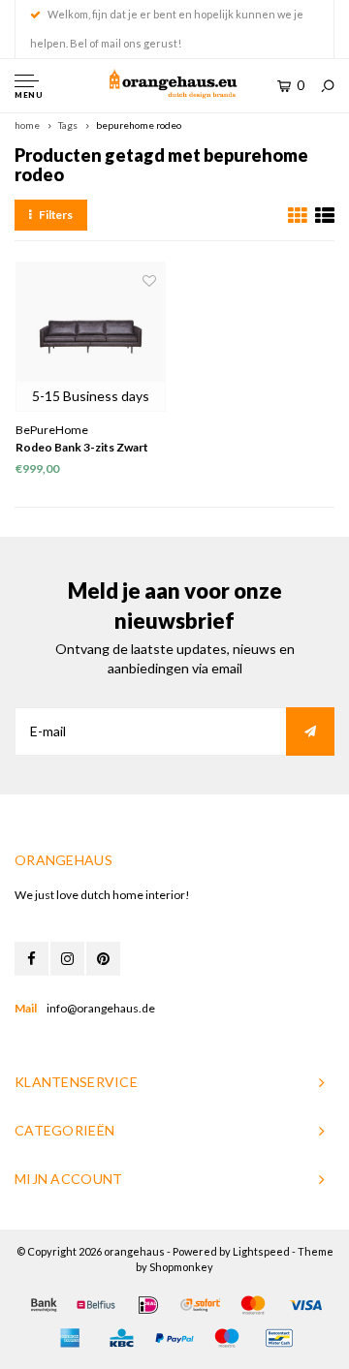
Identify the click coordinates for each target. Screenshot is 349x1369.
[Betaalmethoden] (43, 1305)
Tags (68, 125)
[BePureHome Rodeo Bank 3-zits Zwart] (91, 337)
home (27, 125)
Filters (56, 214)
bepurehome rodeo (138, 125)
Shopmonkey (181, 1266)
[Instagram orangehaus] (67, 959)
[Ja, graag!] (310, 731)
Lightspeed (261, 1251)
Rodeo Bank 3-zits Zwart (82, 447)
